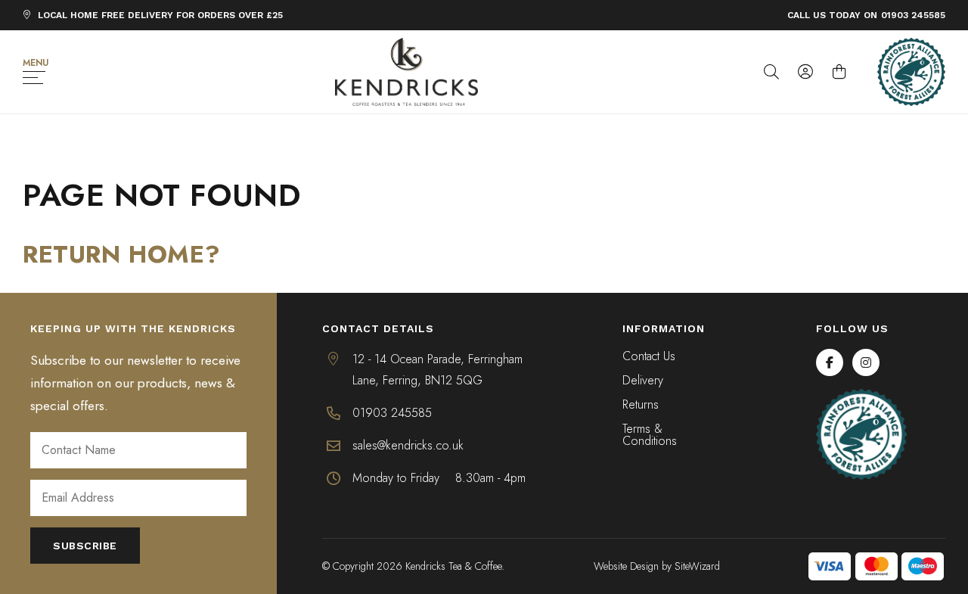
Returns (640, 405)
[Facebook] (829, 362)
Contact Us (648, 357)
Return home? (121, 254)
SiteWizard (697, 566)
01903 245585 (913, 15)
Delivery (642, 381)
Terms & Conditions (649, 435)
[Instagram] (866, 362)
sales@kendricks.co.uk (408, 445)
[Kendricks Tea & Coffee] (407, 72)
